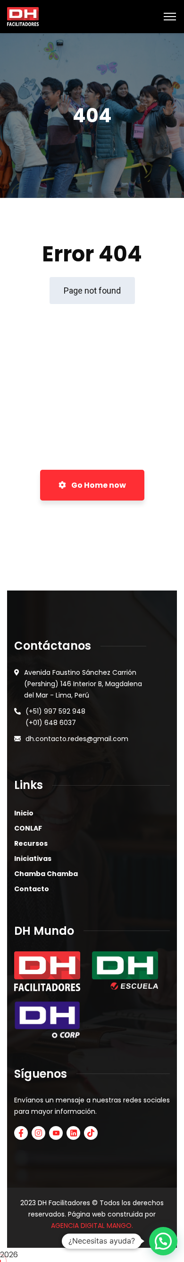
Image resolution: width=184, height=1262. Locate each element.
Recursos (31, 843)
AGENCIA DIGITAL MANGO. (92, 1225)
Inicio (23, 813)
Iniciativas (32, 858)
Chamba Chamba (46, 873)
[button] (163, 1241)
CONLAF (28, 828)
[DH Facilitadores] (23, 15)
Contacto (31, 889)
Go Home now (98, 485)
